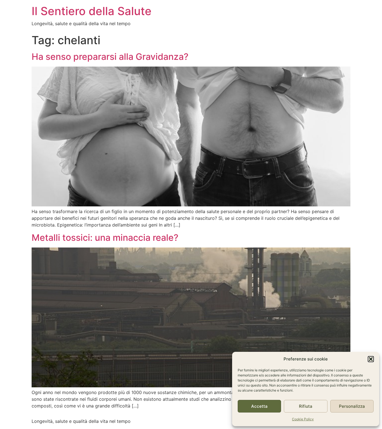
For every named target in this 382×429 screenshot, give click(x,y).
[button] (371, 359)
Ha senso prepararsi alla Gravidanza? (110, 56)
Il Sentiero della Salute (92, 11)
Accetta (259, 406)
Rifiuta (305, 406)
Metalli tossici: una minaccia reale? (105, 237)
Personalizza (352, 406)
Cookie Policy (303, 419)
